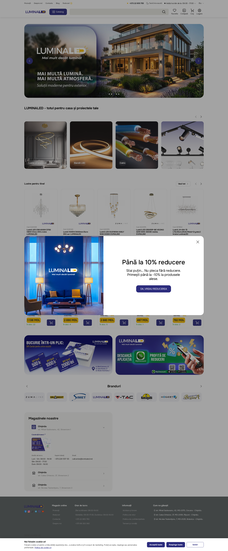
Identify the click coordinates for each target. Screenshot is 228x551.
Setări (195, 544)
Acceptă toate (155, 544)
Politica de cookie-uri (43, 547)
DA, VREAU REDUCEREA (153, 288)
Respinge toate (175, 544)
